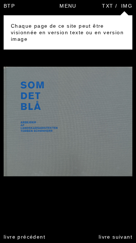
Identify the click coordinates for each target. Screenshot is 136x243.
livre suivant (115, 237)
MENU (68, 6)
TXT (107, 6)
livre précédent (24, 237)
